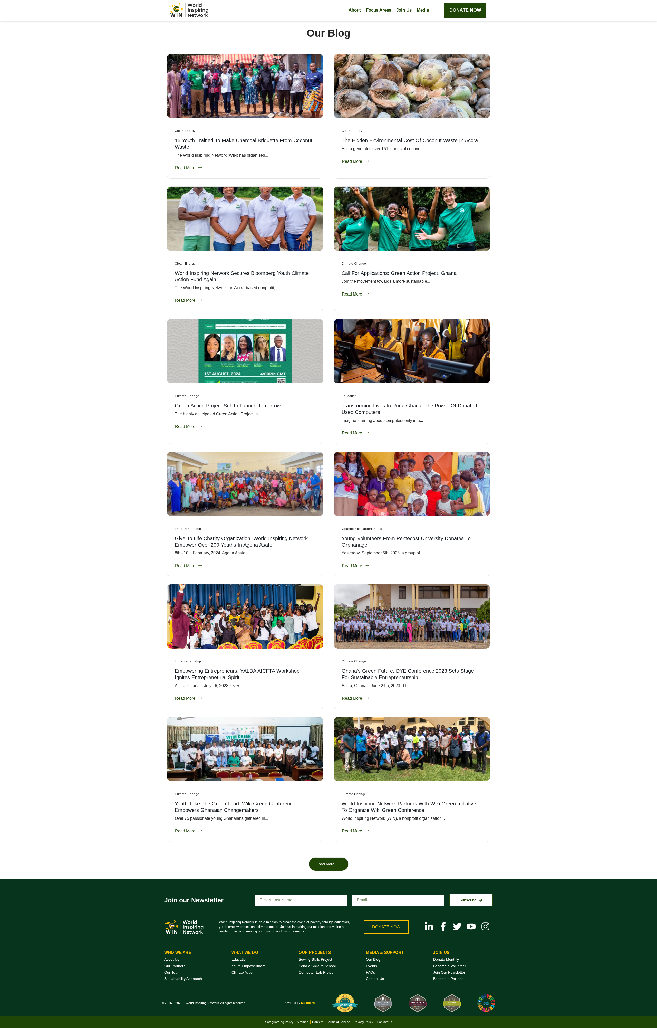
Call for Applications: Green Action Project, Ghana (399, 273)
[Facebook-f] (443, 926)
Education (349, 396)
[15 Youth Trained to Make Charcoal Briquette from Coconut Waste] (245, 86)
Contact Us (384, 1022)
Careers (317, 1022)
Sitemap (302, 1022)
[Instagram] (485, 926)
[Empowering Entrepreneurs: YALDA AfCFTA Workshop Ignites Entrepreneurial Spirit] (245, 616)
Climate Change (354, 263)
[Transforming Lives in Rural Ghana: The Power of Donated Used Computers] (412, 351)
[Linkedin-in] (428, 926)
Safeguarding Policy (279, 1022)
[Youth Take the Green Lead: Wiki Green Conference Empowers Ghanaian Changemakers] (245, 749)
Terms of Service (338, 1022)
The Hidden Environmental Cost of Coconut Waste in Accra (410, 140)
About (355, 10)
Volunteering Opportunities (362, 529)
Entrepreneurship (188, 529)
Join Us (404, 10)
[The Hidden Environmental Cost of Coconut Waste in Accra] (412, 86)
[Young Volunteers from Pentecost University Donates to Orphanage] (412, 484)
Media (423, 10)
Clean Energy (185, 131)
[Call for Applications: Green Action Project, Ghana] (412, 219)
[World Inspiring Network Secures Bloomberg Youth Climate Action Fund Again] (245, 219)
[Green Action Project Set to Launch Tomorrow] (245, 351)
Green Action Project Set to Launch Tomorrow (228, 405)
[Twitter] (457, 926)
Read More (185, 168)
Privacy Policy (363, 1022)
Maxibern (308, 1003)
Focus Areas (378, 10)
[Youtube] (471, 926)
